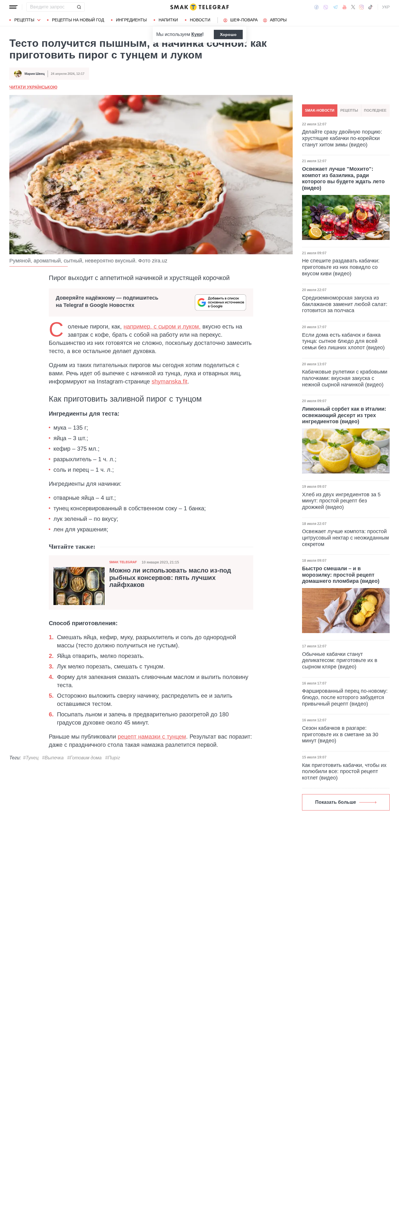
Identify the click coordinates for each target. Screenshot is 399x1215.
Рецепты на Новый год (78, 20)
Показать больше (335, 802)
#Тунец (31, 757)
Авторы (278, 20)
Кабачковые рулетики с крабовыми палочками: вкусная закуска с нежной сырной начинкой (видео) (344, 378)
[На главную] (199, 7)
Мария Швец (35, 73)
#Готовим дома (84, 757)
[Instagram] (361, 7)
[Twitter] (353, 7)
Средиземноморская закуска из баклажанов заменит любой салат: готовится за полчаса (344, 304)
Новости (200, 20)
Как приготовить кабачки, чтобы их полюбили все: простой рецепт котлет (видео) (344, 771)
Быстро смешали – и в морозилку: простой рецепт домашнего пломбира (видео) (340, 575)
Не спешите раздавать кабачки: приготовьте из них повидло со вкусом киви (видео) (340, 267)
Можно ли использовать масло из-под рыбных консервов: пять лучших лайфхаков (170, 577)
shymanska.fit (170, 381)
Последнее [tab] (375, 110)
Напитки (168, 20)
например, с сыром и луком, (162, 326)
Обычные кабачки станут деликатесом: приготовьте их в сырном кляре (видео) (339, 660)
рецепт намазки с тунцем (152, 736)
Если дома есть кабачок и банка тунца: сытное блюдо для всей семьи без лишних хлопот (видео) (343, 341)
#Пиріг (112, 757)
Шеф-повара (244, 20)
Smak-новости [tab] (319, 110)
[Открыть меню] (13, 7)
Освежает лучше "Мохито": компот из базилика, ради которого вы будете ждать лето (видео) (343, 178)
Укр (386, 7)
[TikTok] (370, 7)
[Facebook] (316, 7)
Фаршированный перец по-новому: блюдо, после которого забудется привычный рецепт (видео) (345, 697)
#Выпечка (53, 757)
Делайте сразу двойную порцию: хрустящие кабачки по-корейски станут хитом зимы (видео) (342, 138)
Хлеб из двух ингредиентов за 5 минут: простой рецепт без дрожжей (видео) (341, 501)
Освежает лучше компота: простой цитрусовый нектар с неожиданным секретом (345, 537)
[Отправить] (79, 7)
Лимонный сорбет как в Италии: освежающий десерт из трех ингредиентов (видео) (344, 415)
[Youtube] (344, 7)
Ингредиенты (131, 20)
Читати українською (33, 87)
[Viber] (326, 7)
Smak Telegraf (123, 562)
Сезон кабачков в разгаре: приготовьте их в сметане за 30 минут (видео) (340, 734)
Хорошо (228, 34)
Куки (196, 34)
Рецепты (24, 20)
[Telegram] (335, 7)
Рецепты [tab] (349, 110)
